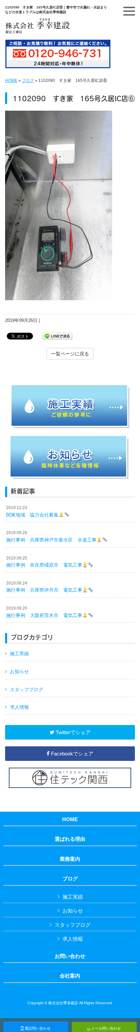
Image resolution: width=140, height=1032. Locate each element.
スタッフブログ (26, 689)
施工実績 (19, 653)
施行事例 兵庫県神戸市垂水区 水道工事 (51, 536)
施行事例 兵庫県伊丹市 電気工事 (44, 587)
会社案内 (70, 976)
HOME (11, 80)
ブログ (28, 80)
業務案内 (70, 859)
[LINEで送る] (57, 335)
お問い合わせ (70, 956)
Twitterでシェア (72, 732)
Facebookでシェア (71, 753)
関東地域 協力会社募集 (32, 511)
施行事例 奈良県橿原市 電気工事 (44, 562)
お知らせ (19, 671)
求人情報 (19, 707)
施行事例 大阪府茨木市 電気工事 (44, 612)
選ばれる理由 (70, 839)
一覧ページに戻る (70, 353)
